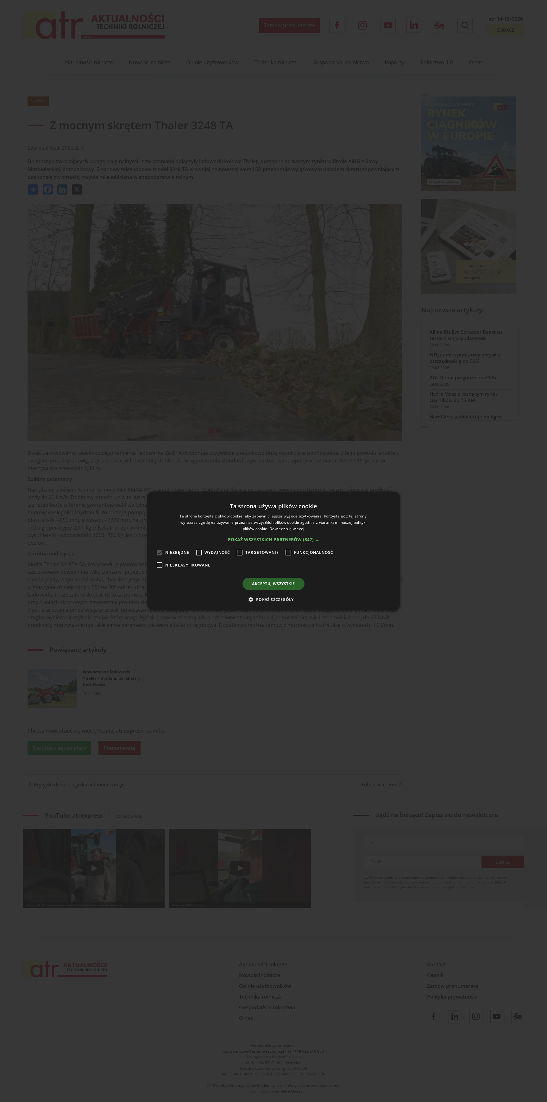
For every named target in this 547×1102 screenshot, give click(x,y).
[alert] (273, 551)
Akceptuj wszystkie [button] (273, 583)
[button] (273, 539)
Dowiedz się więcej (286, 528)
